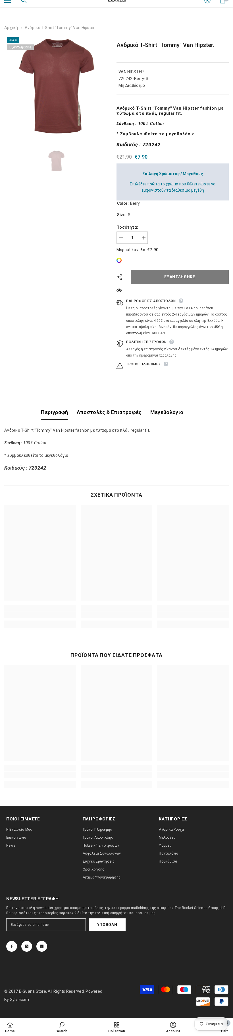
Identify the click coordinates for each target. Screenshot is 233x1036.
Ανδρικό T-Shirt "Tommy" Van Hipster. (165, 45)
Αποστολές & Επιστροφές (109, 412)
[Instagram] (26, 946)
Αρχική (11, 27)
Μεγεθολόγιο (167, 412)
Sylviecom (19, 999)
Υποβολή (107, 924)
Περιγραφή (54, 412)
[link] (120, 260)
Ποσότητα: (127, 227)
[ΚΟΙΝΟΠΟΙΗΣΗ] (121, 277)
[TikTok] (41, 946)
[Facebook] (11, 946)
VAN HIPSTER (131, 71)
